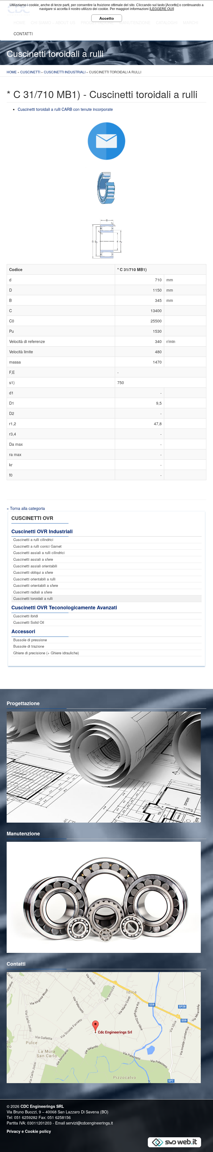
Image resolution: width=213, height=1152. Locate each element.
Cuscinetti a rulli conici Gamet (37, 546)
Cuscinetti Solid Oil (28, 622)
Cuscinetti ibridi (25, 615)
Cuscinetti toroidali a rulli (33, 598)
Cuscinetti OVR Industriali (42, 531)
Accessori (23, 631)
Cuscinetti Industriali (64, 71)
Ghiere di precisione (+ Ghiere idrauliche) (46, 652)
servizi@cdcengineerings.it (89, 1123)
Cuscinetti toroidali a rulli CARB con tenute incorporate (65, 109)
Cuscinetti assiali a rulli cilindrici (39, 552)
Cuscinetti (30, 71)
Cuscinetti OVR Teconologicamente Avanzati (64, 607)
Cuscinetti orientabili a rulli (34, 579)
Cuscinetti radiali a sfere (32, 592)
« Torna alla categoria (26, 508)
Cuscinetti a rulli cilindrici (33, 539)
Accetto (106, 18)
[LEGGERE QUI (161, 9)
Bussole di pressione (30, 639)
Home (12, 71)
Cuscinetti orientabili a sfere (35, 585)
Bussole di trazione (28, 646)
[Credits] (174, 1142)
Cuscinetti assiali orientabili (35, 566)
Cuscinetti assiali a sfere (33, 559)
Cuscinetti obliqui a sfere (33, 572)
